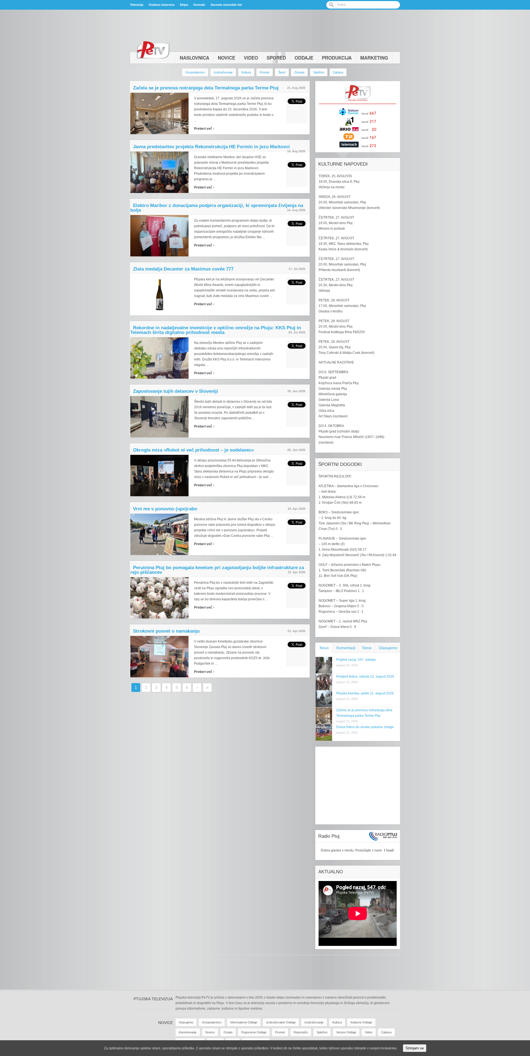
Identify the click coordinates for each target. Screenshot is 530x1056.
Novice (226, 57)
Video (251, 57)
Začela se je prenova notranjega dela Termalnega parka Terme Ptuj (206, 88)
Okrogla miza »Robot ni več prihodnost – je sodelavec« (193, 450)
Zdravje (299, 72)
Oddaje (304, 57)
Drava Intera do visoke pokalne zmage (365, 727)
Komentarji (345, 648)
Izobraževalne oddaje (281, 1022)
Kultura (246, 72)
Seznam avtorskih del (226, 4)
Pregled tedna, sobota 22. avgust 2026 (365, 676)
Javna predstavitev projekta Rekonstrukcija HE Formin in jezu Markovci (211, 146)
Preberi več (204, 129)
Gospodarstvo (195, 72)
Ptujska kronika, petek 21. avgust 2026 (365, 693)
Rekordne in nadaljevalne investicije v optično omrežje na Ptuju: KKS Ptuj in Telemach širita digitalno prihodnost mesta (215, 330)
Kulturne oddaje (361, 1022)
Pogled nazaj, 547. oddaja (356, 660)
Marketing (374, 57)
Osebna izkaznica (161, 4)
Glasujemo (388, 648)
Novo (324, 648)
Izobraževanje (223, 72)
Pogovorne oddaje (253, 1032)
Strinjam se (415, 1048)
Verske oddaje (346, 1032)
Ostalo (228, 1032)
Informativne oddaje (243, 1022)
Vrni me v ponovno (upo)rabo (165, 508)
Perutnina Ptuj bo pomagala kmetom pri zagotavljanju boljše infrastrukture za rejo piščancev (217, 570)
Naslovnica (194, 57)
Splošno (318, 72)
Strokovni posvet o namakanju (166, 631)
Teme (367, 648)
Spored (276, 57)
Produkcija (337, 57)
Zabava (338, 72)
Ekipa (184, 4)
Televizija (136, 4)
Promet (264, 72)
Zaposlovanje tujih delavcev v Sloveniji (175, 391)
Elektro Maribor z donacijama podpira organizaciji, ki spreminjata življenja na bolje (216, 208)
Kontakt (199, 4)
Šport (281, 72)
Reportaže (301, 1032)
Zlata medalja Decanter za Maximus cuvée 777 (183, 269)
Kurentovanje (188, 1032)
